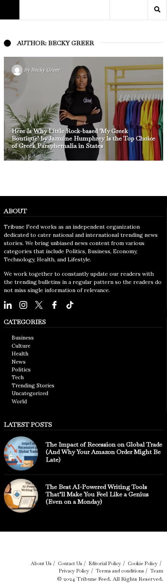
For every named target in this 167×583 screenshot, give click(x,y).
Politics (21, 369)
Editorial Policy (105, 563)
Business (23, 337)
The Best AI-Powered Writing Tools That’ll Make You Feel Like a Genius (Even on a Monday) (97, 494)
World (19, 401)
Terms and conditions (120, 570)
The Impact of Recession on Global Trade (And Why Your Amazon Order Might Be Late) (104, 451)
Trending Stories (33, 385)
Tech (18, 377)
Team (156, 570)
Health (20, 353)
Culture (21, 345)
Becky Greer (45, 70)
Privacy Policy (74, 570)
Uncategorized (30, 393)
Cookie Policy (143, 563)
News (19, 361)
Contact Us (70, 563)
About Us (41, 563)
